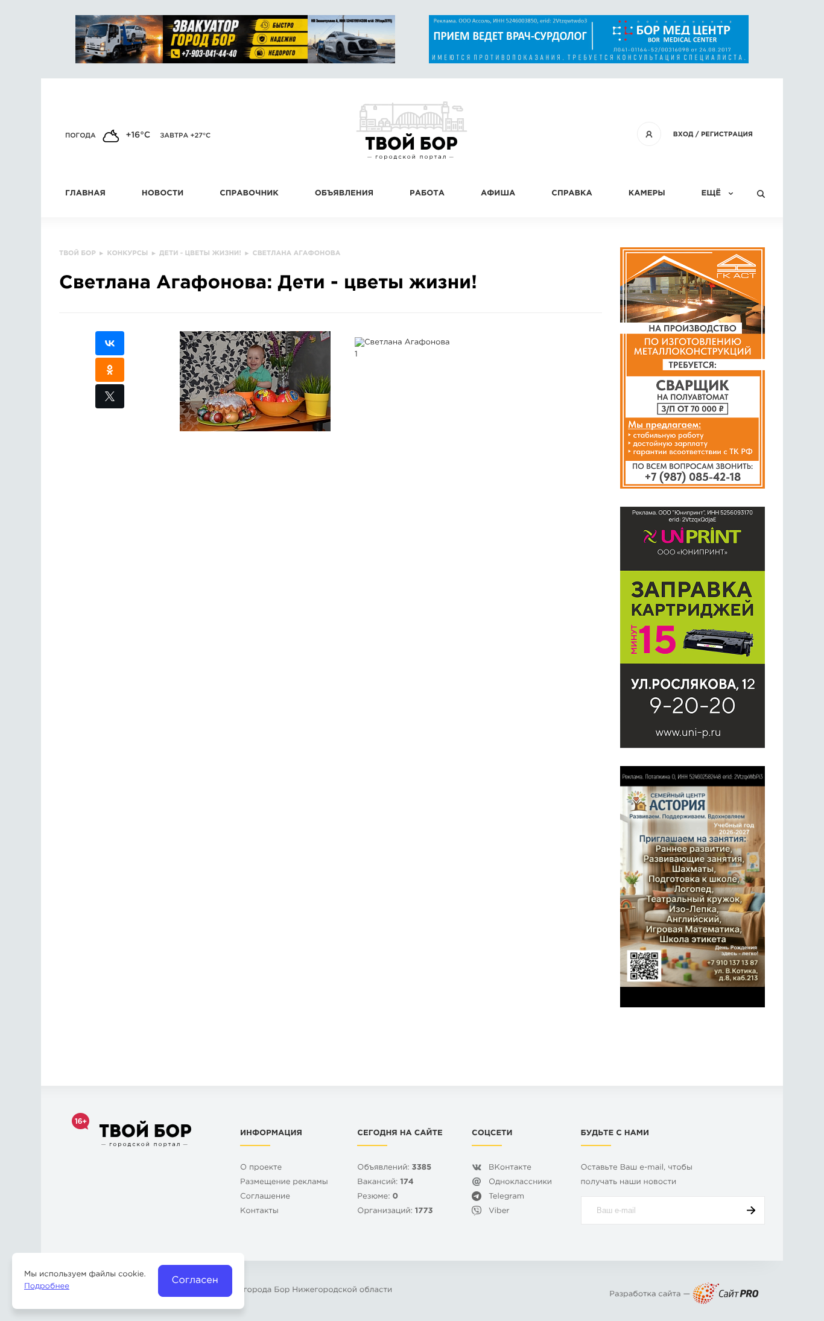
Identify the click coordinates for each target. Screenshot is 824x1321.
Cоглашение (265, 1197)
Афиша (498, 194)
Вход (683, 134)
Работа (427, 194)
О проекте (261, 1168)
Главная (85, 194)
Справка (571, 194)
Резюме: (377, 1197)
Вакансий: (385, 1182)
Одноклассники (520, 1182)
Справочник (249, 194)
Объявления (344, 194)
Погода (80, 136)
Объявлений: (394, 1168)
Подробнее (46, 1287)
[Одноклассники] (109, 370)
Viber (499, 1211)
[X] (109, 396)
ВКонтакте (510, 1168)
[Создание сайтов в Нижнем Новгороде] (725, 1294)
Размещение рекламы (284, 1182)
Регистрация (727, 134)
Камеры (647, 194)
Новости (162, 194)
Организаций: (395, 1211)
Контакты (259, 1211)
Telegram (506, 1197)
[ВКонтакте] (109, 343)
